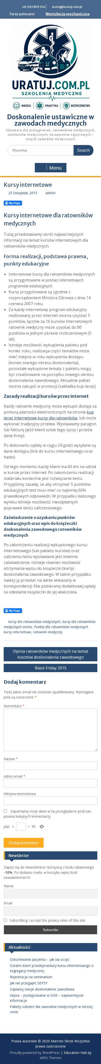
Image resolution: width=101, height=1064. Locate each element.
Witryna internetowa (20, 793)
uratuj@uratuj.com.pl (67, 7)
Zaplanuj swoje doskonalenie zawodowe (42, 989)
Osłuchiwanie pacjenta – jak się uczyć (39, 959)
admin (50, 193)
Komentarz (14, 706)
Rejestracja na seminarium (31, 977)
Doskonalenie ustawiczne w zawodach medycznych (50, 120)
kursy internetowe (17, 632)
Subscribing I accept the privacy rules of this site (47, 920)
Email (8, 903)
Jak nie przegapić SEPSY (28, 983)
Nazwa (11, 758)
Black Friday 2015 (50, 668)
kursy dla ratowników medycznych (34, 621)
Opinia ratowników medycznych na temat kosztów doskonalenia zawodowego (50, 654)
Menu (55, 168)
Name (8, 886)
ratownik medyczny (47, 632)
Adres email (14, 776)
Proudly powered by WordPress (35, 1052)
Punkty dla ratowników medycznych (61, 626)
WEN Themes (51, 1057)
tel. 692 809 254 (33, 7)
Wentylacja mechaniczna (67, 14)
